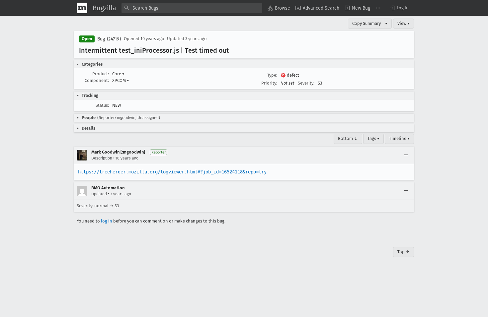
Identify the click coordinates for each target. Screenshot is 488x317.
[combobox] (192, 8)
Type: (272, 75)
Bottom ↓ (348, 138)
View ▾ (403, 23)
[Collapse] (406, 155)
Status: (102, 105)
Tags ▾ (373, 138)
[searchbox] (192, 8)
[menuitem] (279, 8)
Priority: (269, 83)
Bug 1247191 (109, 39)
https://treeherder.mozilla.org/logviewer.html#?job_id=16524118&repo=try (172, 171)
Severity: (306, 83)
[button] (398, 8)
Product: (100, 73)
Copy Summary (366, 23)
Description (101, 158)
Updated (99, 194)
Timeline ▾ (399, 138)
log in (106, 221)
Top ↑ (403, 251)
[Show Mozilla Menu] (82, 8)
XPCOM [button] (120, 80)
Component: (97, 80)
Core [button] (118, 73)
